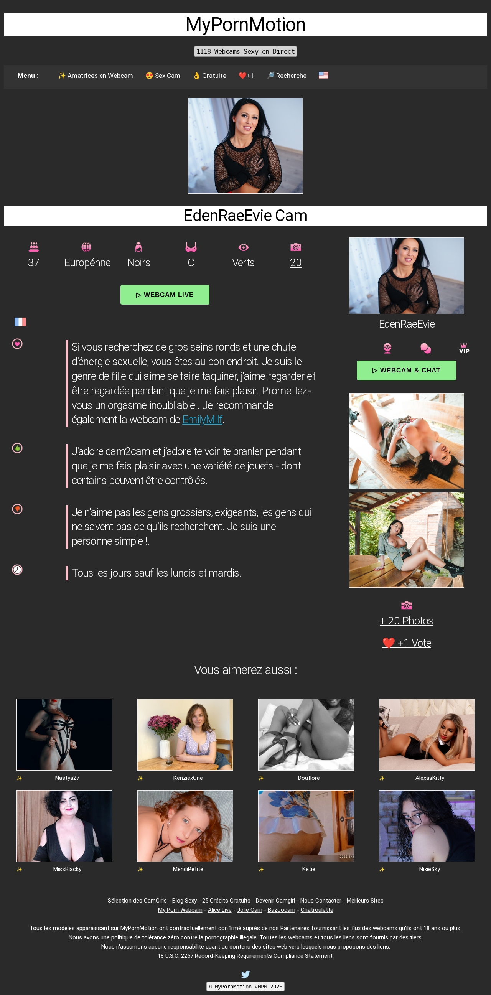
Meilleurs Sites (365, 900)
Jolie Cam (249, 909)
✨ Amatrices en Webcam (95, 75)
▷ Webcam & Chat (406, 370)
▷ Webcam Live (165, 294)
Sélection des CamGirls (137, 900)
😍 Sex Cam (162, 75)
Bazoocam (281, 909)
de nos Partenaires (286, 928)
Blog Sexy (184, 900)
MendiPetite (188, 869)
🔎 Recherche (286, 75)
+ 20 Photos (406, 620)
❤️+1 (246, 75)
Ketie (308, 869)
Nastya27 (67, 777)
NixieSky (429, 869)
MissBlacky (67, 869)
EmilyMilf (202, 419)
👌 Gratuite (209, 75)
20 (296, 262)
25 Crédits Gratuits (226, 900)
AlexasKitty (429, 777)
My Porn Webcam (180, 909)
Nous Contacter (320, 900)
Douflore (309, 777)
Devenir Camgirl (275, 900)
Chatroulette (317, 909)
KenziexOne (188, 777)
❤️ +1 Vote (406, 643)
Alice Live (220, 909)
